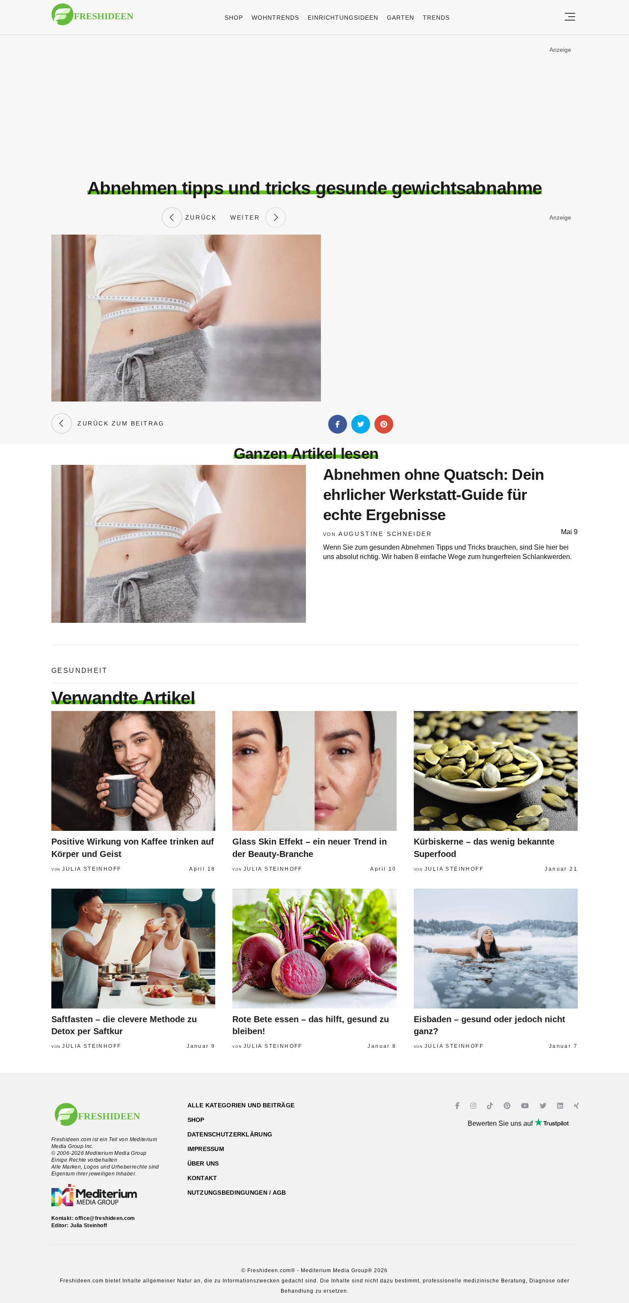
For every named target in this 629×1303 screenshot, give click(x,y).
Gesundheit (79, 670)
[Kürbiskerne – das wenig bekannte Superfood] (496, 771)
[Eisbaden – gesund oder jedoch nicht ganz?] (496, 948)
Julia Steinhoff (91, 869)
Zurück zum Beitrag (118, 423)
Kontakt (202, 1178)
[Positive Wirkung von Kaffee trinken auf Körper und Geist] (133, 771)
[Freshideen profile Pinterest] (508, 1106)
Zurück (199, 217)
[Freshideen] (92, 19)
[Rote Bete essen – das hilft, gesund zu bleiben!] (314, 948)
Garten (400, 17)
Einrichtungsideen (343, 17)
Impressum (206, 1148)
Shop (234, 17)
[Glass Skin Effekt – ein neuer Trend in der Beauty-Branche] (314, 771)
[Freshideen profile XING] (577, 1106)
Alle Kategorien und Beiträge (241, 1105)
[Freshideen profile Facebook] (458, 1106)
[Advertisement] (314, 106)
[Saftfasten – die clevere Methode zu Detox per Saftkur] (133, 948)
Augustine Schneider (385, 533)
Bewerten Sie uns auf (501, 1123)
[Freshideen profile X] (544, 1106)
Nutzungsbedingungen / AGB (236, 1192)
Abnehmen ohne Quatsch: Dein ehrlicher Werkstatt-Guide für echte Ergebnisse (433, 495)
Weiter (247, 217)
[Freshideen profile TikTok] (491, 1106)
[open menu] (570, 17)
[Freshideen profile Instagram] (474, 1106)
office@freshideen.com (105, 1218)
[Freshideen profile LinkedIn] (561, 1106)
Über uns (203, 1163)
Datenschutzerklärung (230, 1134)
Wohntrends (275, 17)
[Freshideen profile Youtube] (526, 1106)
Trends (436, 17)
